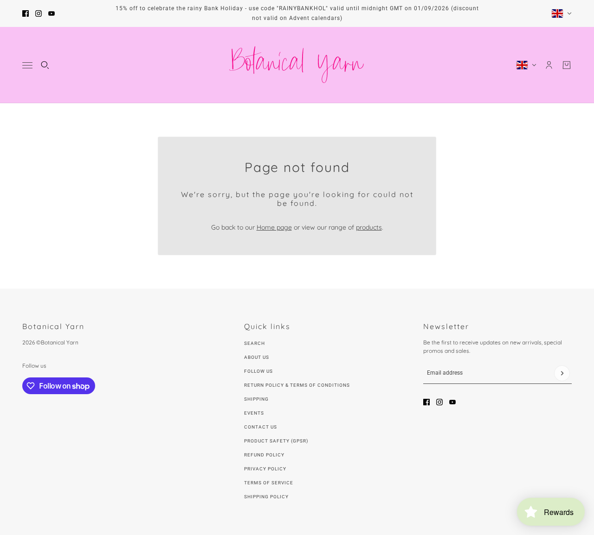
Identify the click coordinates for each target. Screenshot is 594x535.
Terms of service (268, 482)
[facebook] (25, 13)
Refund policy (264, 454)
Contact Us (260, 426)
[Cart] (567, 65)
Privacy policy (265, 468)
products (369, 227)
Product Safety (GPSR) (276, 440)
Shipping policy (266, 496)
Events (254, 413)
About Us (256, 357)
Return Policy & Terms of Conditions (297, 385)
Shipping (256, 399)
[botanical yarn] (297, 65)
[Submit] (562, 373)
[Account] (549, 65)
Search (254, 343)
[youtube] (51, 13)
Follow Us (258, 371)
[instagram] (38, 13)
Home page (274, 227)
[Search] (45, 65)
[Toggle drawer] (27, 65)
